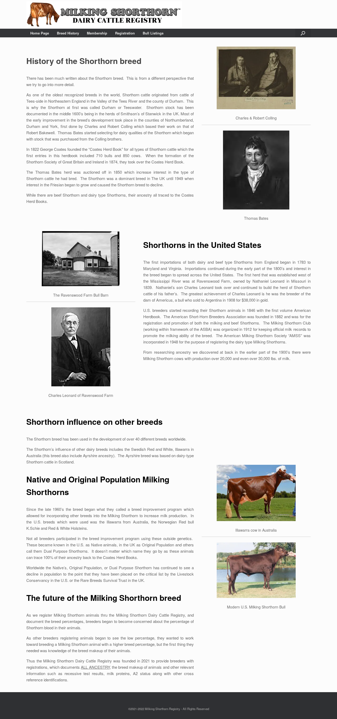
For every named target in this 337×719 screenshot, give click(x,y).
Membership (97, 33)
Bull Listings (153, 33)
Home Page (39, 33)
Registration (125, 33)
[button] (303, 33)
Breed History (68, 33)
